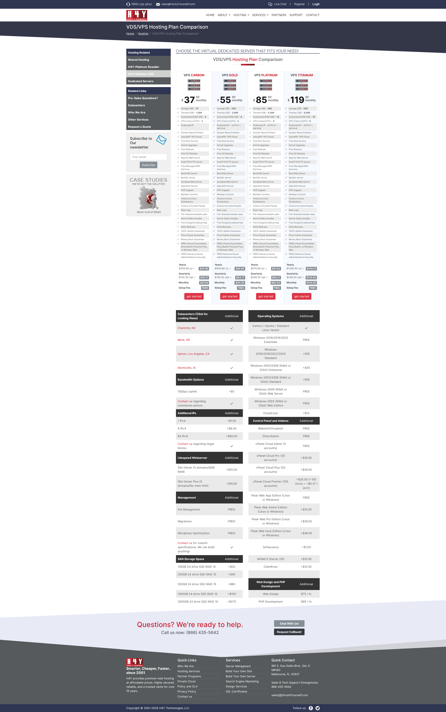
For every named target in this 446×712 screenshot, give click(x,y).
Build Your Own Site (239, 671)
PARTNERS (279, 15)
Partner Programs (189, 676)
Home (130, 33)
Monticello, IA (187, 367)
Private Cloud (186, 681)
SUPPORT (296, 15)
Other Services (138, 119)
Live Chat (280, 4)
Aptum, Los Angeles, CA (194, 353)
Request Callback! (289, 632)
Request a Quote (139, 126)
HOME (210, 15)
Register (299, 4)
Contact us (185, 401)
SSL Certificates (236, 691)
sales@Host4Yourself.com (178, 4)
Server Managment (238, 666)
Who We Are (136, 112)
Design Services (236, 686)
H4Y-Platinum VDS (141, 74)
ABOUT (223, 15)
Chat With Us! (289, 623)
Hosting (143, 33)
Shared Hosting (138, 59)
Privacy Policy (187, 691)
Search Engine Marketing (242, 681)
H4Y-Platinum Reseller (143, 67)
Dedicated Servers (140, 81)
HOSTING (240, 15)
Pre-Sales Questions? (143, 98)
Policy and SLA (188, 686)
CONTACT (313, 15)
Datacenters (136, 105)
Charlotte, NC (187, 328)
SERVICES (259, 15)
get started (194, 296)
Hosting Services (189, 671)
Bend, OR (184, 340)
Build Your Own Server (240, 676)
